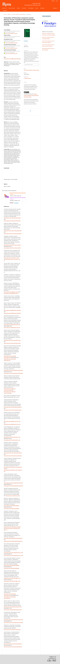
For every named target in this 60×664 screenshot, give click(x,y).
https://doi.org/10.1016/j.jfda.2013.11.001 (12, 437)
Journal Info (4, 8)
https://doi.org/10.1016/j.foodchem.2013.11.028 (13, 552)
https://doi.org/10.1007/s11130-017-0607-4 (12, 245)
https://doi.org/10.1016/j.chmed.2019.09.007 (13, 230)
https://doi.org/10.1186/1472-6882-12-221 (12, 578)
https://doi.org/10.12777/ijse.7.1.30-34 (11, 257)
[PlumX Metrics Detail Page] (5, 196)
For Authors (24, 8)
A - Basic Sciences (27, 78)
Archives (9, 14)
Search (55, 8)
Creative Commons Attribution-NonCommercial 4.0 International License (31, 95)
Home (5, 14)
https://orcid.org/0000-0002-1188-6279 (11, 48)
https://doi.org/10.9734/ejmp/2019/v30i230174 (13, 538)
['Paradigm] (49, 26)
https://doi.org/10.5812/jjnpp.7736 (13, 495)
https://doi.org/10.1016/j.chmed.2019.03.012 (13, 407)
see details (16, 202)
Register (53, 0)
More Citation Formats (29, 64)
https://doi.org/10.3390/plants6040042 (11, 505)
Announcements (12, 8)
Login (57, 0)
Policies (18, 8)
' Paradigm (42, 8)
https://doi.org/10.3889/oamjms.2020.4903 (12, 310)
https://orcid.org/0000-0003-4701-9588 (11, 53)
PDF (26, 41)
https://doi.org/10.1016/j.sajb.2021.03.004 (12, 340)
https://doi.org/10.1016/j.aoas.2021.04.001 (12, 217)
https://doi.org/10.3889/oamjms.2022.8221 (12, 58)
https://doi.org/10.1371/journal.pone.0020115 (13, 643)
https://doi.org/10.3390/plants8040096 (11, 565)
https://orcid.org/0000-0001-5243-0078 (11, 33)
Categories (5, 10)
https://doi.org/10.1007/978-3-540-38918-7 (12, 629)
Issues (37, 8)
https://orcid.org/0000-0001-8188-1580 (11, 42)
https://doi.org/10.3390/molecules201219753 (13, 606)
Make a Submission (46, 16)
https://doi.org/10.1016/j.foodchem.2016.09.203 (13, 482)
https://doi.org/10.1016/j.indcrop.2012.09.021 (13, 452)
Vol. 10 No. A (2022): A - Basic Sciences (18, 14)
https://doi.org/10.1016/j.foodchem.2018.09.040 (13, 370)
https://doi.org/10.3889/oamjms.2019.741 (12, 324)
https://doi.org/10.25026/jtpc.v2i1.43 (11, 291)
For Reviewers (31, 8)
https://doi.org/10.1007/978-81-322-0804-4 (12, 526)
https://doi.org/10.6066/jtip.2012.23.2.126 (12, 421)
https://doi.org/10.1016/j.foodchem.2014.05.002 (13, 619)
